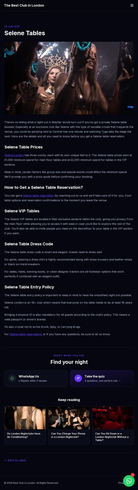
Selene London (14, 155)
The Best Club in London (24, 5)
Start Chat (112, 466)
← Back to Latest (15, 460)
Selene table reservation (38, 195)
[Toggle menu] (132, 5)
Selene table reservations (26, 334)
